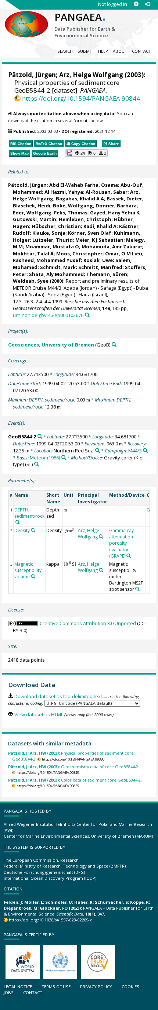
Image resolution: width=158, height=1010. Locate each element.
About (120, 51)
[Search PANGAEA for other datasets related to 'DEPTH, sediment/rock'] (17, 522)
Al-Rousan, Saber (107, 192)
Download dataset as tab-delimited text (58, 696)
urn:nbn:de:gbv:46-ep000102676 (48, 315)
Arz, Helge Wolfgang (91, 74)
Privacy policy (96, 986)
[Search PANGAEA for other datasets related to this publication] (87, 315)
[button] (86, 153)
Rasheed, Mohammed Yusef (47, 260)
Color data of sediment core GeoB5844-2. (75, 780)
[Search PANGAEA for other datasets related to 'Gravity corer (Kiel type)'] (36, 464)
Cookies (130, 986)
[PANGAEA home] (26, 18)
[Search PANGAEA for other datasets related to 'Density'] (33, 530)
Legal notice (18, 986)
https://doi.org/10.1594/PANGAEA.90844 (81, 98)
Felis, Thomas (70, 212)
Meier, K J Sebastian (99, 240)
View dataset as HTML (38, 714)
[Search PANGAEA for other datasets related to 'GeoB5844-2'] (39, 436)
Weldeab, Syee (31, 281)
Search (65, 51)
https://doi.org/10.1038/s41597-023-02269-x (50, 920)
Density (22, 530)
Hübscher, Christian (56, 226)
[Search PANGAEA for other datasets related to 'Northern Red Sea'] (97, 450)
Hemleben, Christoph (85, 219)
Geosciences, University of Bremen (51, 344)
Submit (85, 51)
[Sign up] (136, 4)
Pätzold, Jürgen (32, 74)
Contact (141, 51)
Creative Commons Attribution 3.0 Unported (88, 623)
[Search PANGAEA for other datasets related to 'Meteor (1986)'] (63, 457)
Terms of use (56, 986)
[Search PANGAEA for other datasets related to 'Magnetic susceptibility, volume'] (33, 576)
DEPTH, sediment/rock (29, 513)
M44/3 (135, 450)
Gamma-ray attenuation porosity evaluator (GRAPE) (121, 543)
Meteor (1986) (45, 457)
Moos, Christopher (79, 253)
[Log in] (147, 4)
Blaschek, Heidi (31, 205)
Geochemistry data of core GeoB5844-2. (73, 766)
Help (103, 51)
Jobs (9, 992)
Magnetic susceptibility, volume (28, 570)
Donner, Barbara (116, 205)
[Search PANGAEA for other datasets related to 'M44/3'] (145, 450)
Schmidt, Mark (58, 267)
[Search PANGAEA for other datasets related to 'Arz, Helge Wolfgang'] (101, 536)
